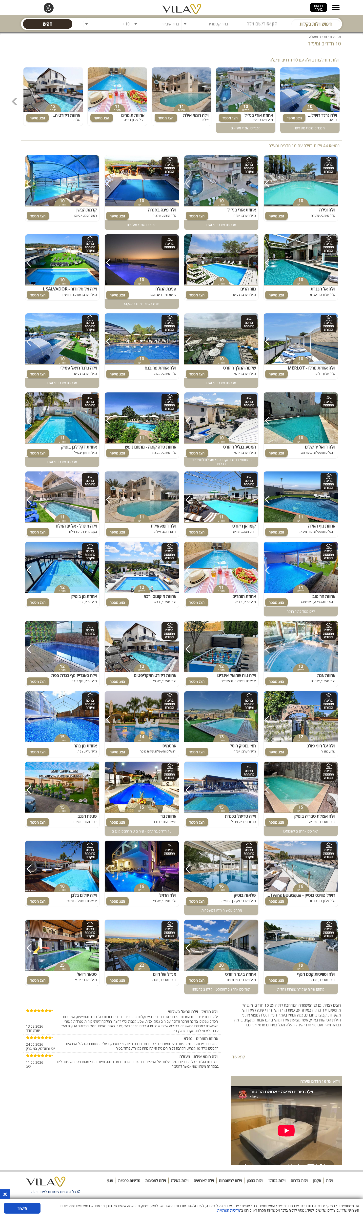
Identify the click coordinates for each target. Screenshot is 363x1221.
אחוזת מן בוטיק (84, 596)
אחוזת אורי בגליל (258, 115)
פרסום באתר (318, 7)
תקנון (317, 1180)
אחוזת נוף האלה (321, 526)
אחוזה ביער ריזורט (240, 974)
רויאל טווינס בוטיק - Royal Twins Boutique (299, 895)
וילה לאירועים (204, 1180)
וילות (329, 1180)
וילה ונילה (327, 210)
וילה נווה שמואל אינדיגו (236, 675)
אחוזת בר (168, 816)
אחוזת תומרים (132, 115)
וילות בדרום (299, 1180)
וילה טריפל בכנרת (240, 816)
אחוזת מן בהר (85, 746)
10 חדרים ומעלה (320, 37)
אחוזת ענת (326, 675)
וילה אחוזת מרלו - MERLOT (311, 368)
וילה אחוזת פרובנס (160, 368)
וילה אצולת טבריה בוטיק (314, 816)
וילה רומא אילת (196, 115)
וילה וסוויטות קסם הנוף (316, 974)
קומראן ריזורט (244, 526)
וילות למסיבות (155, 1180)
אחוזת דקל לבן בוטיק (79, 447)
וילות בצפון (255, 1180)
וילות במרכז (276, 1180)
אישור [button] (22, 1208)
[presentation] (15, 101)
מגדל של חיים (164, 974)
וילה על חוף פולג (321, 746)
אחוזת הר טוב (323, 596)
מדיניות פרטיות (129, 1180)
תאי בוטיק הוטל (243, 746)
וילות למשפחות (230, 1180)
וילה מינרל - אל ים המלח (76, 526)
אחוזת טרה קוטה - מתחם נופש (150, 447)
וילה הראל (167, 895)
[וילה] (45, 1183)
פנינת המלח (166, 289)
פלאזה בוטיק (245, 895)
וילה (338, 37)
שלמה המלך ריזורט (239, 368)
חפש (48, 23)
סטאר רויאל (87, 974)
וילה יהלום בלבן (84, 895)
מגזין (110, 1180)
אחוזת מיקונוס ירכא (160, 596)
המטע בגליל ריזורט (239, 447)
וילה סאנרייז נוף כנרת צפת (74, 675)
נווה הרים (248, 289)
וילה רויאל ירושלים (320, 447)
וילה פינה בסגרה (162, 210)
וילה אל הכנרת (323, 289)
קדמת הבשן (87, 210)
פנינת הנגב (87, 816)
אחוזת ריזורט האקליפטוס (59, 115)
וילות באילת (179, 1180)
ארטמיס (169, 746)
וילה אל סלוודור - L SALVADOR (70, 289)
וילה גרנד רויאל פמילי (319, 115)
